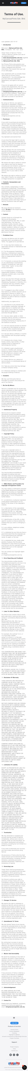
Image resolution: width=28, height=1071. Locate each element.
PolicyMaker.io (9, 637)
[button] (3, 3)
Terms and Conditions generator (13, 641)
